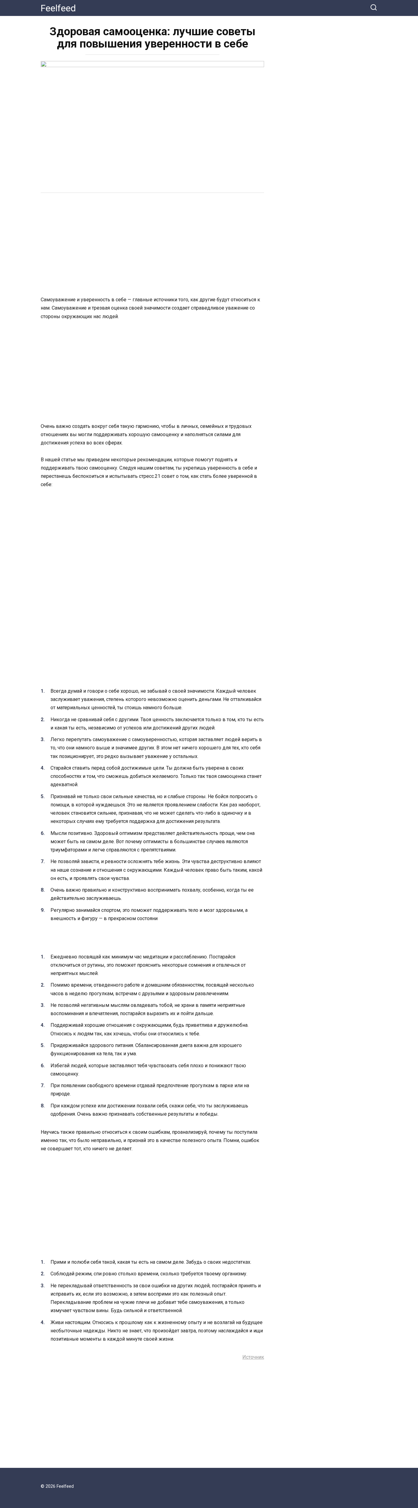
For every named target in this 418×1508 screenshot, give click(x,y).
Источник (253, 1357)
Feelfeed (58, 8)
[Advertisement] (152, 245)
